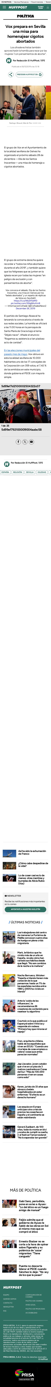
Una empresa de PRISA (25, 1373)
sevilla (30, 472)
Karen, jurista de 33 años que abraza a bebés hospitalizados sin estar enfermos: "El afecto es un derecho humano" (32, 1092)
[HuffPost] (12, 1287)
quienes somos (9, 1299)
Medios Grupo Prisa (25, 1379)
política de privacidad (35, 1309)
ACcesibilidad (31, 1313)
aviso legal (30, 1305)
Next (45, 408)
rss (4, 1311)
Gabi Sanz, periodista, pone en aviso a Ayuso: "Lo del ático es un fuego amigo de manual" (33, 1206)
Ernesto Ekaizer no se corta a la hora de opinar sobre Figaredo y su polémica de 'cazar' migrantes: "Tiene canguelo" (33, 1249)
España (5, 472)
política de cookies (34, 1301)
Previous (5, 408)
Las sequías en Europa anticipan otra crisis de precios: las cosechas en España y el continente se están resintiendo (30, 1112)
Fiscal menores (37, 2)
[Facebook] (18, 441)
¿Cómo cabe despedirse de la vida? (33, 865)
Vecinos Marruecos (21, 2)
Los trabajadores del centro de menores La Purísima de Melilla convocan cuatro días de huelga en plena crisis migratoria (32, 938)
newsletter (8, 1307)
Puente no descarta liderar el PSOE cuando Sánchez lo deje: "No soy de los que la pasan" (34, 1270)
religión (17, 472)
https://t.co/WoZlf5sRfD (25, 300)
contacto (7, 1303)
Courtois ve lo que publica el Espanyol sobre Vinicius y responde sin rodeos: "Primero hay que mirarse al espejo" (32, 1026)
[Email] (31, 441)
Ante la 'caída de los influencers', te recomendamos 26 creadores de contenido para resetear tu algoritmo (32, 1006)
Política (25, 16)
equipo (6, 1295)
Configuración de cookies (34, 1296)
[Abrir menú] (4, 7)
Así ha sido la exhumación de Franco (32, 852)
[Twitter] (24, 441)
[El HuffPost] (18, 7)
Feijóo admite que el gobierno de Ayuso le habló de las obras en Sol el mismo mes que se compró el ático (33, 1225)
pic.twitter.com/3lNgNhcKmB (25, 303)
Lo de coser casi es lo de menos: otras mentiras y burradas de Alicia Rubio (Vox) (31, 879)
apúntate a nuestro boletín (25, 909)
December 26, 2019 (25, 308)
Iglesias (42, 472)
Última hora (41, 7)
